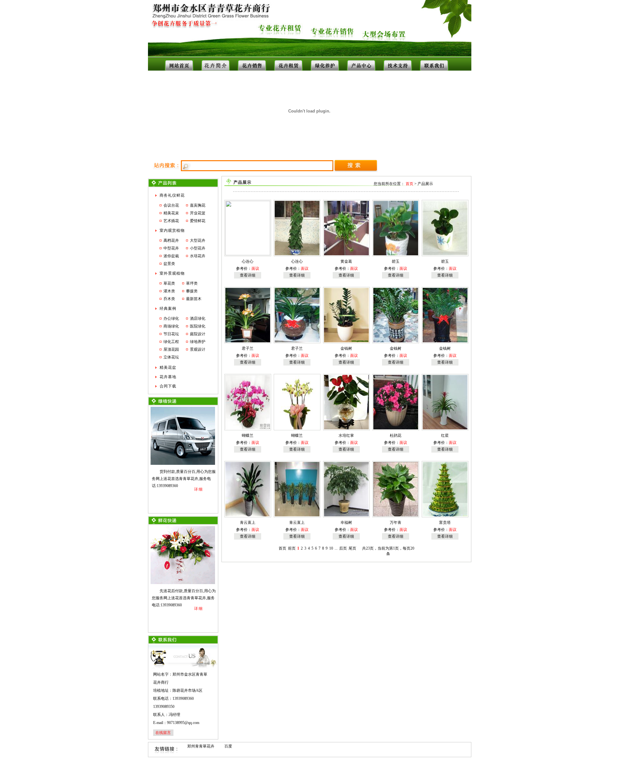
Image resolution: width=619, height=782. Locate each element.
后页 (343, 548)
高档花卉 (171, 240)
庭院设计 (197, 334)
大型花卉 (197, 240)
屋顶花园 (171, 349)
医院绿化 (197, 326)
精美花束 (171, 213)
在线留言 (163, 732)
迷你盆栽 (171, 256)
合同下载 (168, 386)
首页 (409, 183)
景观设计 (197, 349)
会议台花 (171, 205)
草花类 (169, 283)
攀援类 (192, 291)
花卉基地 (168, 377)
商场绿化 (171, 326)
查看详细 (247, 275)
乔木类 (169, 299)
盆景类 (169, 263)
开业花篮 (197, 213)
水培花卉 (197, 256)
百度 (228, 746)
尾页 (352, 548)
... (336, 548)
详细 (198, 489)
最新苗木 (193, 299)
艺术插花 (171, 221)
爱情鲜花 (197, 221)
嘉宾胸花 (197, 205)
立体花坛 (171, 357)
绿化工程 (171, 341)
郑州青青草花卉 (200, 746)
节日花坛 (171, 334)
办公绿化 (171, 318)
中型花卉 (171, 248)
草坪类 (192, 283)
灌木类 (169, 291)
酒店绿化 (197, 318)
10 (331, 548)
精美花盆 (168, 367)
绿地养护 (197, 341)
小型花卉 (197, 248)
